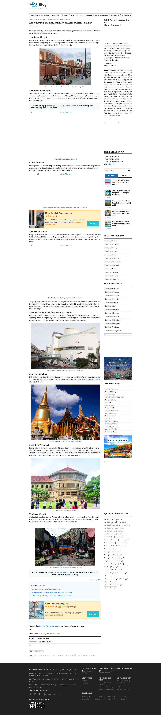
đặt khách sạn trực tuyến (111, 579)
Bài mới (125, 175)
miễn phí (78, 655)
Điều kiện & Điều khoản (105, 683)
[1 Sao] (30, 641)
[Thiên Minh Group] (104, 672)
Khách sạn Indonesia (112, 303)
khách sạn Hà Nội (109, 543)
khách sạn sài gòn (109, 546)
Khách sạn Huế (110, 255)
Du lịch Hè (111, 696)
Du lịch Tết (111, 699)
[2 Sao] (31, 641)
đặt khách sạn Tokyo (110, 576)
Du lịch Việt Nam (100, 696)
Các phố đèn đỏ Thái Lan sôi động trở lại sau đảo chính (51, 592)
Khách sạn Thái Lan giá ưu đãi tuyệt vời (62, 106)
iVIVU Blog (85, 683)
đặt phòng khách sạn (110, 582)
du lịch (106, 519)
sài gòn (106, 561)
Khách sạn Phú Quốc (112, 265)
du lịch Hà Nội (116, 525)
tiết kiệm (93, 655)
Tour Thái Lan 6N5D (112, 159)
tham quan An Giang (116, 561)
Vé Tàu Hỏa (115, 15)
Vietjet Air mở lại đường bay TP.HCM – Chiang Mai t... (121, 182)
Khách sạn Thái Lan (112, 327)
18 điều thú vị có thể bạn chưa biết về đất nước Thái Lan (52, 596)
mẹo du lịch (123, 558)
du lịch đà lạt (118, 537)
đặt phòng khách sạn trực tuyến (113, 585)
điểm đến (107, 570)
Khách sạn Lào (110, 306)
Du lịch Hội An (126, 525)
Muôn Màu (125, 15)
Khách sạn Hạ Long (111, 276)
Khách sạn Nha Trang (112, 258)
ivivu (125, 537)
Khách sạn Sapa (110, 269)
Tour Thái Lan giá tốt (114, 152)
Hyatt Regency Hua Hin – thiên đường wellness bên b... (121, 223)
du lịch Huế (107, 525)
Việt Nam (106, 567)
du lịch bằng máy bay (116, 519)
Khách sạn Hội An (111, 251)
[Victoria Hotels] (113, 672)
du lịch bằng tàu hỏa (110, 522)
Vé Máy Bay (104, 15)
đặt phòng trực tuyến (110, 588)
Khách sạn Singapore (112, 324)
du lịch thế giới (108, 534)
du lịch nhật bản (119, 528)
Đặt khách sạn (91, 15)
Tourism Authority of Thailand (123, 681)
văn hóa (32, 658)
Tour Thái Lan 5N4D (112, 157)
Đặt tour (79, 15)
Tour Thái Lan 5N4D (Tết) (114, 162)
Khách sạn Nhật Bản (112, 317)
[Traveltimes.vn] (118, 458)
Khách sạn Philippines (112, 320)
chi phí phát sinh (45, 655)
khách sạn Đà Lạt (121, 546)
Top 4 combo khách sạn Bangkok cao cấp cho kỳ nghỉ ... (121, 203)
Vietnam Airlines (123, 689)
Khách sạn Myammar (112, 313)
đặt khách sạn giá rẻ (122, 573)
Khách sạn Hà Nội (111, 248)
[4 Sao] (34, 641)
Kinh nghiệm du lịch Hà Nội (112, 552)
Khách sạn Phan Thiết (112, 262)
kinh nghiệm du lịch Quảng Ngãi (113, 555)
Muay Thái (85, 655)
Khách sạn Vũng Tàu (112, 279)
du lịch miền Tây (108, 528)
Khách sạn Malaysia (112, 310)
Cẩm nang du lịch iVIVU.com (49, 634)
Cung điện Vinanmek (57, 655)
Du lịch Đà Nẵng (108, 537)
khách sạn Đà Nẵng (109, 549)
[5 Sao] (36, 641)
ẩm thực (37, 655)
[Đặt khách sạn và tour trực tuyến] (118, 335)
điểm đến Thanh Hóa (117, 570)
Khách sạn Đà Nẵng (112, 244)
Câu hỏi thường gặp (106, 689)
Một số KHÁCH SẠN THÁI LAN (49, 626)
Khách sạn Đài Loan (112, 292)
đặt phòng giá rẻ (124, 579)
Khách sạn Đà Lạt (111, 241)
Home (30, 19)
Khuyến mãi (86, 696)
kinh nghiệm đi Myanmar (111, 558)
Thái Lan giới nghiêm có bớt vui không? (46, 589)
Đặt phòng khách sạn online (119, 567)
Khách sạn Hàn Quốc (112, 296)
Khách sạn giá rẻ (123, 540)
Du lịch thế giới (100, 699)
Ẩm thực (64, 15)
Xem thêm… (108, 64)
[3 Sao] (33, 641)
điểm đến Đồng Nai (109, 573)
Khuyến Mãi (45, 15)
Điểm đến (55, 15)
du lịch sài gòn (108, 531)
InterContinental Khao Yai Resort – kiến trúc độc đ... (121, 213)
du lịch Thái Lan (41, 33)
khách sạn (114, 540)
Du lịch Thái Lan (38, 19)
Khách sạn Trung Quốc (113, 331)
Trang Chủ (34, 15)
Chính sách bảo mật (106, 687)
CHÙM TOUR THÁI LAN (63, 572)
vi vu (121, 564)
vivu (125, 564)
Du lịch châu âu (122, 522)
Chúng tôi (85, 681)
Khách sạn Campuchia (112, 289)
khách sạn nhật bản (121, 543)
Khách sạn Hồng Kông (113, 299)
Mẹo (72, 15)
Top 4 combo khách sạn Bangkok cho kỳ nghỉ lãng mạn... (121, 193)
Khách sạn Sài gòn (111, 272)
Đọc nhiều (111, 175)
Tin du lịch (124, 696)
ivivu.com (107, 540)
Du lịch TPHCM (118, 534)
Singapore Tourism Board (124, 686)
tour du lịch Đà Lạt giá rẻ (111, 564)
